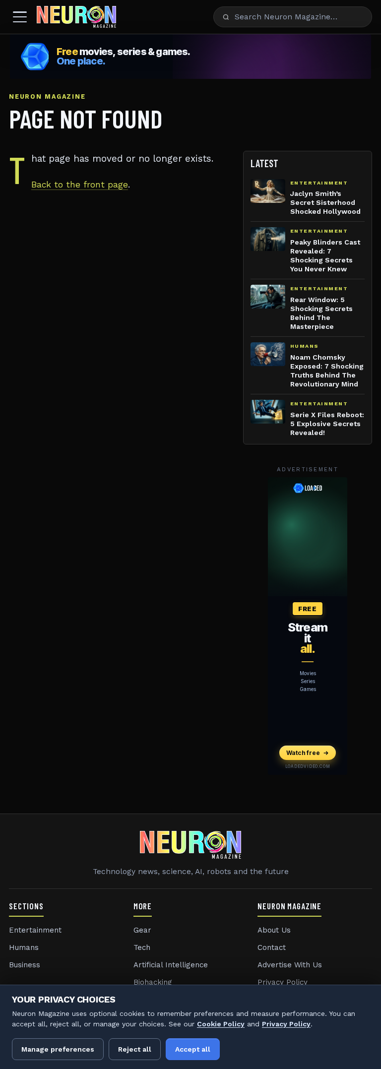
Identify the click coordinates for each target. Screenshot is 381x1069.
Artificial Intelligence (170, 964)
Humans (24, 947)
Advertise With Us (289, 964)
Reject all (134, 1049)
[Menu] (20, 17)
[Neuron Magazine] (76, 17)
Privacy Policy (282, 982)
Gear (142, 930)
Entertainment (35, 930)
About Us (274, 930)
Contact (271, 947)
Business (24, 964)
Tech (141, 947)
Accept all (192, 1049)
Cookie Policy (221, 1024)
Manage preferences (57, 1049)
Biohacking (152, 982)
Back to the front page (79, 184)
